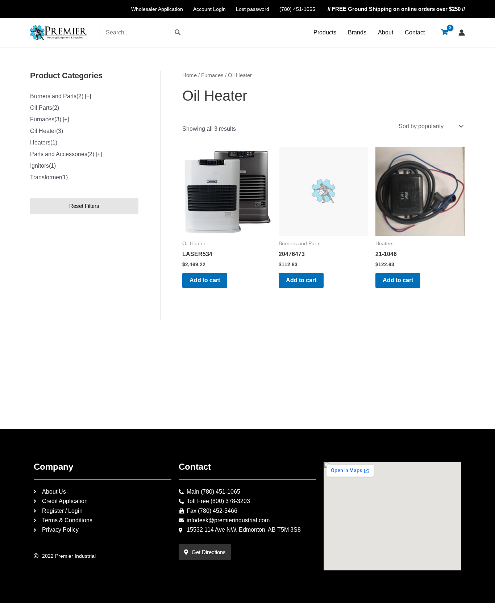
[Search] (178, 32)
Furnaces (212, 75)
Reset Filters (84, 206)
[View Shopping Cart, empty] (444, 32)
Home (189, 75)
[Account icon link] (461, 32)
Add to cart (205, 280)
